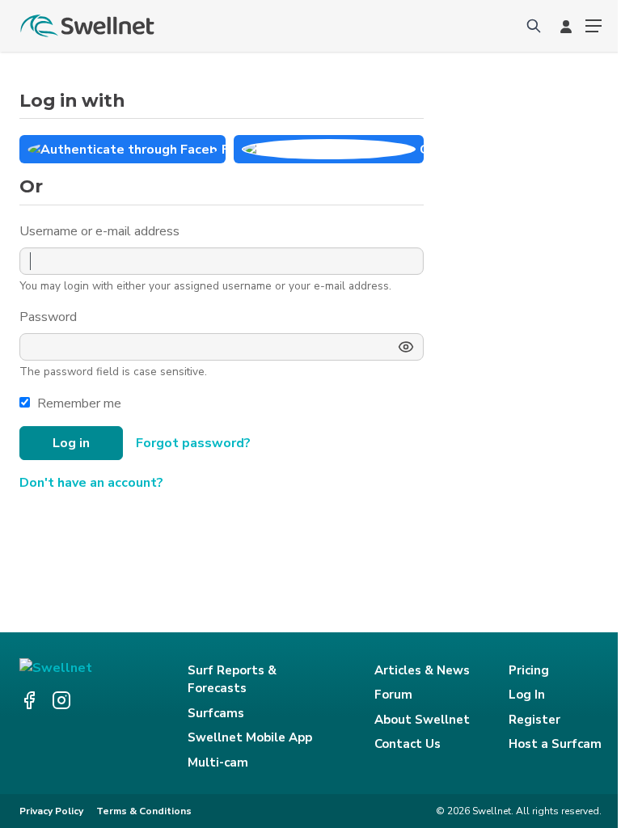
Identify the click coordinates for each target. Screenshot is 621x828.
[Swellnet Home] (88, 26)
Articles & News (422, 670)
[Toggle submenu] (593, 25)
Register (534, 720)
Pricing (529, 670)
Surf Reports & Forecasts (232, 679)
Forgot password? (193, 443)
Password (49, 317)
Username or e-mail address (101, 231)
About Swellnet (422, 720)
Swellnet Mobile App (250, 737)
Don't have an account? (91, 483)
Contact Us (407, 744)
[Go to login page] (566, 26)
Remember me (79, 403)
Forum (393, 694)
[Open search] (534, 26)
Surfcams (216, 713)
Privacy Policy (51, 811)
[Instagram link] (61, 700)
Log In (527, 694)
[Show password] (406, 347)
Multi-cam (218, 762)
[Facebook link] (29, 700)
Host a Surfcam (555, 744)
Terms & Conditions (144, 811)
